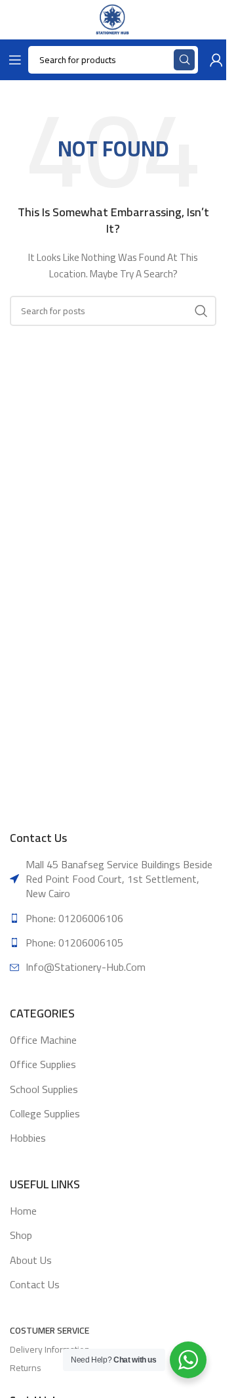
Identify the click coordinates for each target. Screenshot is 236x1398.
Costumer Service (49, 1330)
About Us (31, 1260)
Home (23, 1211)
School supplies (44, 1089)
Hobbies (28, 1138)
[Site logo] (113, 19)
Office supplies (43, 1064)
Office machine (43, 1040)
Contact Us (35, 1284)
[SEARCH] (201, 311)
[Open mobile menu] (12, 60)
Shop (21, 1235)
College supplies (45, 1113)
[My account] (214, 60)
